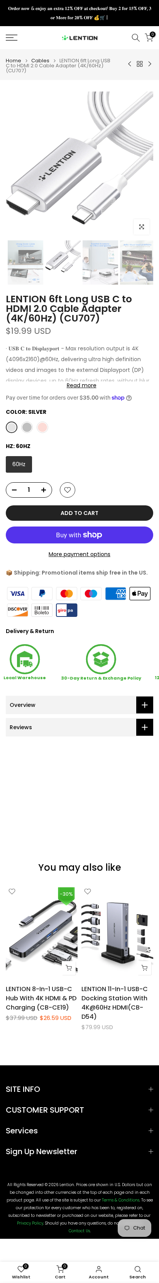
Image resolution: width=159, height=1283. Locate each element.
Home (13, 60)
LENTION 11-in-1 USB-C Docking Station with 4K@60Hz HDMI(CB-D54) (114, 1003)
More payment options (79, 554)
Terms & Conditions (120, 1200)
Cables (40, 60)
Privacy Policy (30, 1223)
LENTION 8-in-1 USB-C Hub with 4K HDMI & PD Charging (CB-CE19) (41, 998)
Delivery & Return (30, 631)
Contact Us (79, 1231)
